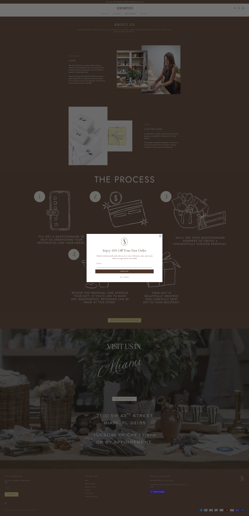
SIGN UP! (124, 271)
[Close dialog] (160, 236)
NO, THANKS (124, 277)
